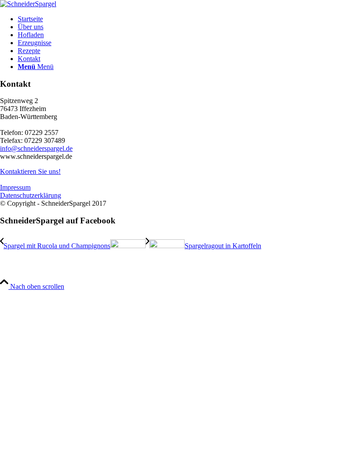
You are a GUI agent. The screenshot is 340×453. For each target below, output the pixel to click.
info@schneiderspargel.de (36, 148)
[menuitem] (179, 19)
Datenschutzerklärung (30, 195)
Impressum (15, 187)
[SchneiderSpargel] (28, 4)
